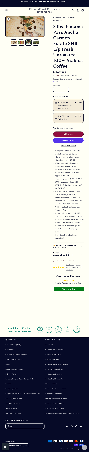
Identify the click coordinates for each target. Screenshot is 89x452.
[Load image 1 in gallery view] (14, 42)
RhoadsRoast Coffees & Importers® (73, 449)
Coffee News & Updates (54, 350)
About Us (49, 345)
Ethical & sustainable (14, 359)
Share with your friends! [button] (65, 261)
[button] (6, 10)
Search (8, 384)
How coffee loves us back (55, 389)
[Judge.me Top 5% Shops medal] (76, 329)
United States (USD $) (16, 445)
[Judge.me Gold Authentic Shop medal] (49, 329)
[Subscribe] (42, 426)
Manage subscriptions (14, 369)
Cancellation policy (13, 345)
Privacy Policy (11, 374)
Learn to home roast (53, 394)
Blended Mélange (52, 359)
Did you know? (51, 384)
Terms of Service (12, 408)
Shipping (56, 75)
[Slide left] (7, 42)
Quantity (56, 85)
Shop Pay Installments (14, 399)
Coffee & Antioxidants (54, 369)
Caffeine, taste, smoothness (56, 364)
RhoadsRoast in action (54, 403)
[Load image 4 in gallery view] (36, 42)
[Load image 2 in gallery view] (21, 42)
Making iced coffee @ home (56, 399)
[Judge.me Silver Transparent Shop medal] (58, 329)
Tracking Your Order (13, 413)
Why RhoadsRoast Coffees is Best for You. (62, 413)
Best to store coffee (53, 354)
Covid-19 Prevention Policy (16, 354)
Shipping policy (11, 389)
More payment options (68, 145)
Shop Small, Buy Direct (54, 408)
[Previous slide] (2, 3)
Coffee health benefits (54, 379)
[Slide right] (42, 42)
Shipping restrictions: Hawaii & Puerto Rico (23, 394)
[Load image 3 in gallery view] (28, 42)
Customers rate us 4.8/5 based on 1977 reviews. (74, 267)
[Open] (5, 446)
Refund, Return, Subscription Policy (20, 379)
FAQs (7, 364)
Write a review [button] (68, 289)
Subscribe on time (12, 403)
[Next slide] (86, 3)
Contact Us (9, 350)
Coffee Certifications (54, 374)
